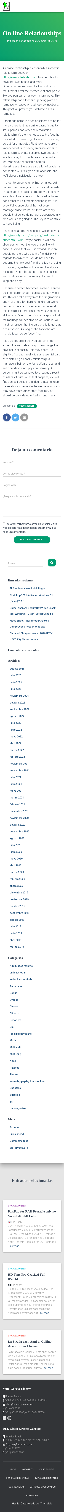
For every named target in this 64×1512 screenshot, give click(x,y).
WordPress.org (19, 1147)
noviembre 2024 (19, 695)
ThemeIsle (46, 1503)
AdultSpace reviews (21, 966)
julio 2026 (15, 675)
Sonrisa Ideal (16, 1487)
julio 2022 (15, 722)
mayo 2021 (16, 790)
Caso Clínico (46, 1469)
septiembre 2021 (19, 770)
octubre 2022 (17, 702)
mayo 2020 (16, 858)
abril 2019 (15, 940)
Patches (14, 1067)
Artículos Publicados (43, 1487)
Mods (13, 1040)
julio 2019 (15, 926)
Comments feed (19, 1140)
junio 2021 (16, 784)
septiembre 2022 (19, 709)
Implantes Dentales (46, 1478)
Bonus (13, 993)
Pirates (14, 1074)
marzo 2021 (17, 797)
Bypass (14, 999)
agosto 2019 (17, 919)
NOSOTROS (28, 1469)
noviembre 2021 (19, 763)
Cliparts (14, 1013)
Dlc (12, 1027)
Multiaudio (16, 1047)
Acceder (15, 1127)
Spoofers (15, 1088)
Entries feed (17, 1134)
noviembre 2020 (19, 818)
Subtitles (15, 1094)
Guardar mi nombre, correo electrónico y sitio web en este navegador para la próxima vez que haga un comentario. (30, 528)
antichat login (18, 972)
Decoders (15, 1020)
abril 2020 (15, 865)
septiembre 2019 (19, 913)
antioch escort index (22, 979)
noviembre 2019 (19, 899)
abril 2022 (15, 743)
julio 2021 (15, 777)
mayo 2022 (16, 736)
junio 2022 (16, 729)
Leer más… (15, 1245)
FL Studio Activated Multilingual (28, 588)
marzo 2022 (17, 750)
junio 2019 (16, 933)
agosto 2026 (17, 668)
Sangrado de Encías (17, 1478)
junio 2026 (16, 682)
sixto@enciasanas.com (19, 1404)
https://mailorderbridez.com (20, 77)
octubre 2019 (17, 906)
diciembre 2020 (19, 811)
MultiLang (15, 1054)
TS (11, 1101)
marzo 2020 (17, 872)
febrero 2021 (17, 804)
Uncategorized (26, 406)
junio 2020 (16, 852)
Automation (16, 986)
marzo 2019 (17, 947)
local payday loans (21, 1033)
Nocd (13, 1060)
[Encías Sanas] (8, 6)
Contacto (32, 1495)
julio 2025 (15, 688)
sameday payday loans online (27, 1081)
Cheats (14, 1006)
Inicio (13, 1469)
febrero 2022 (17, 756)
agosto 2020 (17, 838)
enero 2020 (16, 885)
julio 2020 (15, 845)
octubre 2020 (17, 824)
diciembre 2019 (19, 892)
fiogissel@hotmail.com (19, 1444)
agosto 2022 (17, 716)
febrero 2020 (17, 879)
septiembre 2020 (19, 831)
